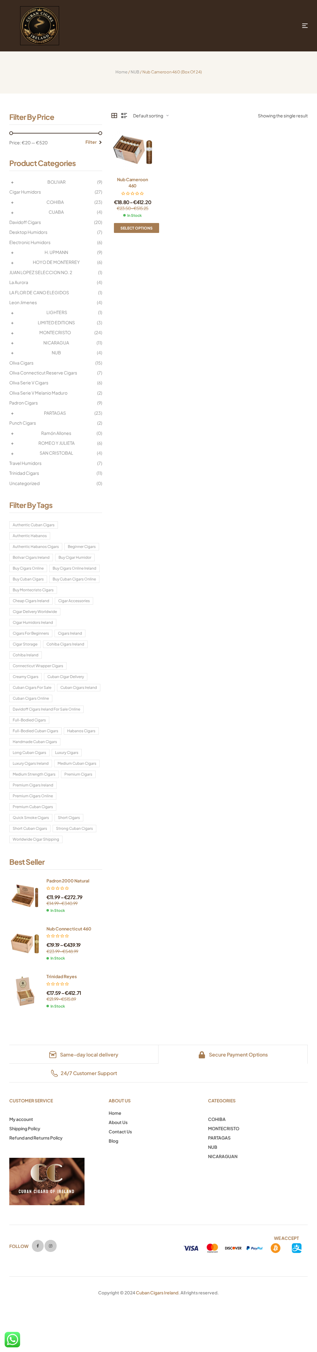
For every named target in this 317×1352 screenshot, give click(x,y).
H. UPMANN (56, 252)
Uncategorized (24, 483)
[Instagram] (50, 1246)
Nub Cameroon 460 (132, 182)
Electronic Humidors (29, 242)
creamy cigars (25, 676)
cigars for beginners (31, 633)
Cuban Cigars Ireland (157, 1292)
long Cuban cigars (29, 752)
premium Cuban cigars (33, 806)
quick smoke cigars (31, 817)
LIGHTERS (56, 312)
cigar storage (25, 644)
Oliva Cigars (21, 362)
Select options (136, 228)
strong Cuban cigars (74, 828)
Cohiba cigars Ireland (65, 644)
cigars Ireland (70, 633)
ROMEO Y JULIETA (56, 443)
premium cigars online (33, 796)
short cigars (69, 817)
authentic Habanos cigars (36, 546)
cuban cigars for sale (32, 687)
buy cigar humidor (75, 557)
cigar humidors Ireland (33, 622)
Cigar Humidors (25, 192)
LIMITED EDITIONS (56, 322)
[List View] (124, 115)
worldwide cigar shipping (36, 839)
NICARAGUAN (222, 1156)
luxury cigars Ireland (31, 763)
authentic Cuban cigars (33, 525)
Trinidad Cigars (24, 473)
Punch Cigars (22, 423)
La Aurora (18, 282)
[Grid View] (114, 115)
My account (21, 1119)
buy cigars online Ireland (74, 568)
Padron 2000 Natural (67, 880)
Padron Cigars (23, 402)
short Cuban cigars (30, 828)
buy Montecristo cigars (33, 590)
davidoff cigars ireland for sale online (46, 709)
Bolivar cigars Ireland (31, 557)
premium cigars (78, 774)
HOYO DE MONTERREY (56, 262)
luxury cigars (66, 752)
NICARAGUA (56, 342)
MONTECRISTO (55, 332)
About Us (118, 1122)
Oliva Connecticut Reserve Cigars (43, 372)
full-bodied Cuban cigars (35, 731)
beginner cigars (82, 546)
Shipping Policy (24, 1128)
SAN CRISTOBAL (56, 453)
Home (121, 71)
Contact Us (120, 1131)
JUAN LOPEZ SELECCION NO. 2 (40, 272)
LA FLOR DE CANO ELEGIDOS (39, 292)
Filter (91, 142)
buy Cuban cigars (28, 579)
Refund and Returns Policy (36, 1137)
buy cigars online (28, 568)
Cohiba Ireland (25, 655)
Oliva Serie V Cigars (28, 382)
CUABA (56, 212)
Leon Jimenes (23, 302)
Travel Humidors (25, 463)
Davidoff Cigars (25, 222)
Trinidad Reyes (61, 976)
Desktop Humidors (28, 232)
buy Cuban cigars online (74, 579)
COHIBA (55, 202)
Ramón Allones (56, 433)
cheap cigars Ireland (31, 600)
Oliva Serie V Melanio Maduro (38, 393)
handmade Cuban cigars (35, 741)
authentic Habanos (30, 535)
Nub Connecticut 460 (68, 928)
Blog (113, 1141)
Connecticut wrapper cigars (38, 665)
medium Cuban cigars (77, 763)
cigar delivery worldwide (35, 611)
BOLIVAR (56, 182)
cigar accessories (74, 600)
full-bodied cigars (29, 720)
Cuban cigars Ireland (78, 687)
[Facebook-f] (38, 1246)
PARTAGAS (55, 413)
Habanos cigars (81, 731)
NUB (135, 71)
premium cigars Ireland (33, 785)
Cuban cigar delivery (65, 676)
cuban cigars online (31, 698)
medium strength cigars (34, 774)
